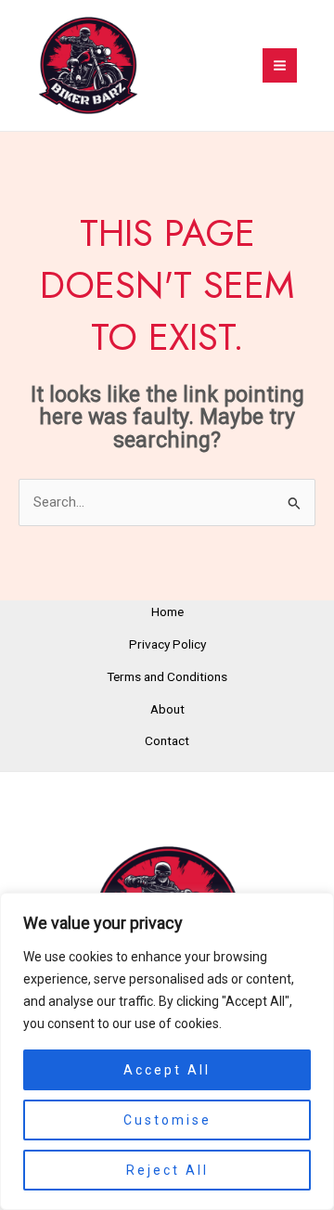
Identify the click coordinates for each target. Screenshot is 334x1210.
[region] (167, 1051)
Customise (167, 1120)
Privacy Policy (167, 644)
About (167, 709)
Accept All (167, 1069)
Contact (167, 740)
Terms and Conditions (167, 676)
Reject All (167, 1170)
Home (167, 611)
